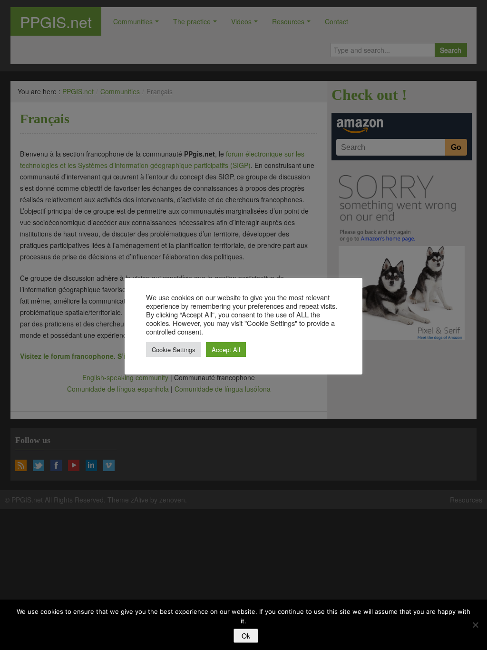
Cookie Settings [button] (173, 349)
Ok (246, 635)
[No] (475, 625)
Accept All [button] (226, 349)
